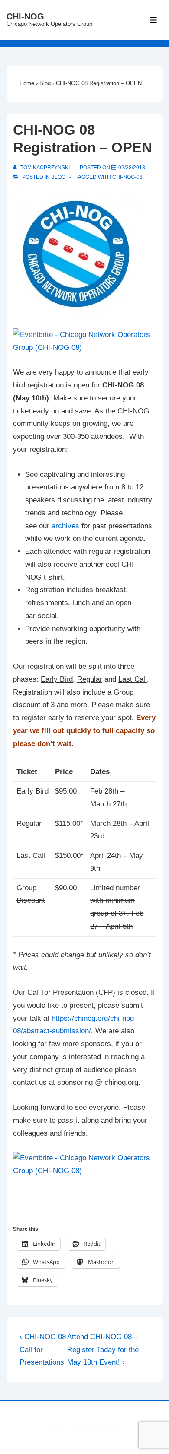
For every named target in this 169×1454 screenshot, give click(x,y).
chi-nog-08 (127, 177)
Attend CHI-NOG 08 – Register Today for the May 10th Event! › (103, 1350)
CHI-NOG (25, 16)
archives (65, 526)
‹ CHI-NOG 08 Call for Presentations (43, 1350)
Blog (58, 177)
